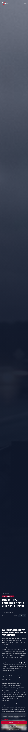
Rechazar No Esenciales (14, 729)
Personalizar (14, 726)
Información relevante (7, 596)
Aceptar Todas (14, 722)
